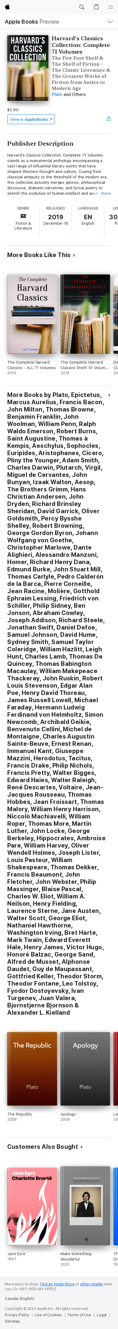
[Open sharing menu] (108, 119)
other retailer (91, 1284)
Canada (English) (19, 1299)
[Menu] (110, 7)
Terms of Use (79, 1315)
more (106, 193)
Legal (102, 1315)
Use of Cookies (48, 1315)
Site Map (12, 1321)
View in (29, 119)
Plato (57, 94)
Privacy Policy (17, 1315)
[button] (81, 7)
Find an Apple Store (57, 1284)
